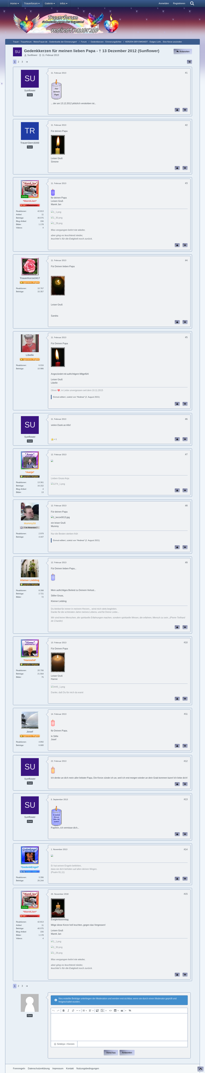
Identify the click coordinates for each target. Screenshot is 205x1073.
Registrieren (179, 3)
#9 (186, 562)
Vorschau (111, 1052)
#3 (186, 183)
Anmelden (164, 3)
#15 (186, 894)
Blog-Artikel (21, 221)
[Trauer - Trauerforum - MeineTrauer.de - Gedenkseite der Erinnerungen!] (102, 23)
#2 (186, 125)
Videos (19, 228)
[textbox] (119, 1027)
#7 (186, 454)
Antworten (127, 1052)
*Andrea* (81, 397)
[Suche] (192, 3)
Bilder (18, 224)
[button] (64, 1044)
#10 (186, 642)
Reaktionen (21, 211)
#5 (186, 337)
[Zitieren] (185, 110)
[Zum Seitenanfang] (200, 1069)
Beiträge (19, 218)
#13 (186, 799)
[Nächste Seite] (26, 62)
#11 (186, 714)
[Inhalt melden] (177, 110)
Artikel (18, 214)
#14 (186, 849)
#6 (186, 419)
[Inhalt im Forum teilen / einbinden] (189, 62)
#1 (186, 73)
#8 (186, 505)
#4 (186, 260)
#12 (186, 761)
